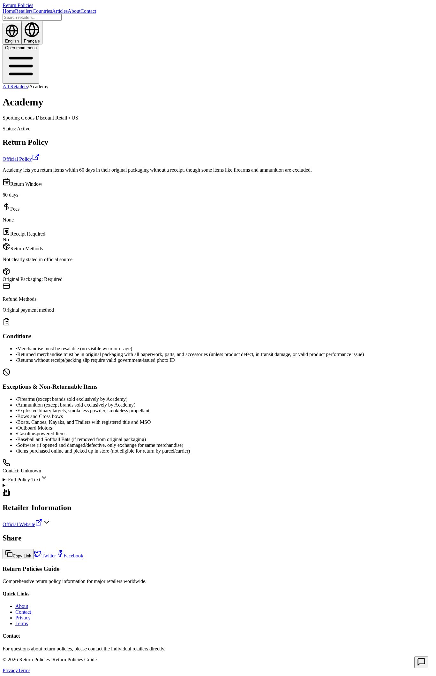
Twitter (48, 555)
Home (9, 11)
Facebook (73, 555)
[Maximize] (421, 662)
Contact (88, 11)
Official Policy (17, 159)
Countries (42, 11)
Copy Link (22, 556)
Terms (21, 623)
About (74, 11)
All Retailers (15, 86)
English (12, 41)
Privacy (23, 617)
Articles (60, 11)
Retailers (24, 11)
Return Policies (18, 5)
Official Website (19, 524)
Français (32, 41)
